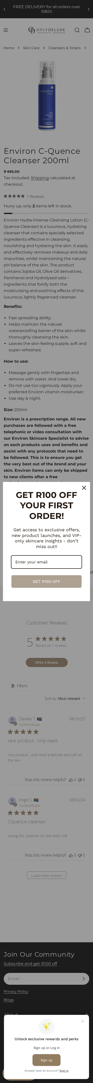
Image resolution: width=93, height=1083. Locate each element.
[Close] (84, 488)
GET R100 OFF (46, 581)
